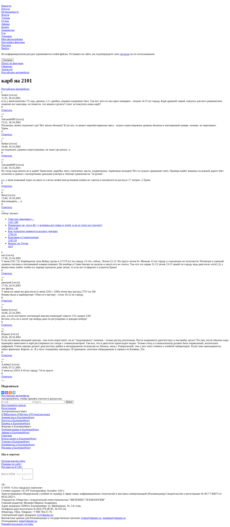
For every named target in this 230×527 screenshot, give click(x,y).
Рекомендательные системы (17, 524)
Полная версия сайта (13, 461)
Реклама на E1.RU (11, 467)
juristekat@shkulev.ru (114, 518)
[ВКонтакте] (2, 392)
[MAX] (6, 392)
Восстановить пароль (13, 405)
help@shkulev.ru (28, 521)
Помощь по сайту (11, 464)
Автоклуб (7, 69)
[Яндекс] (23, 414)
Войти (69, 402)
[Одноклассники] (10, 392)
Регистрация (8, 408)
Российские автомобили (15, 72)
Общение (6, 66)
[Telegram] (13, 392)
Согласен (7, 60)
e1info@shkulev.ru (91, 518)
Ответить (6, 110)
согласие (125, 54)
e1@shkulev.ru (45, 515)
